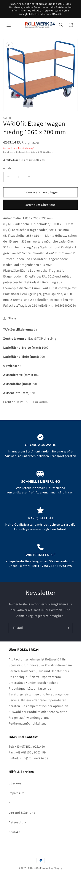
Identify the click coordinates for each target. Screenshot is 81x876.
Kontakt (14, 832)
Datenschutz (17, 822)
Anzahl (7, 168)
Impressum (16, 793)
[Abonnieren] (67, 628)
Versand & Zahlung (22, 813)
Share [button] (12, 318)
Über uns (15, 783)
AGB (11, 803)
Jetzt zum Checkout (40, 205)
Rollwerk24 (33, 868)
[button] (8, 25)
